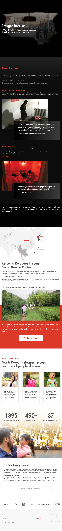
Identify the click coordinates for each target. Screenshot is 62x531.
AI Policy (58, 521)
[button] (29, 3)
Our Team (58, 514)
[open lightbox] (31, 305)
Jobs (57, 519)
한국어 (52, 523)
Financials (52, 519)
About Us (52, 514)
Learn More (5, 156)
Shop (52, 516)
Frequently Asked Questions (30, 488)
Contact (57, 516)
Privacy (52, 521)
